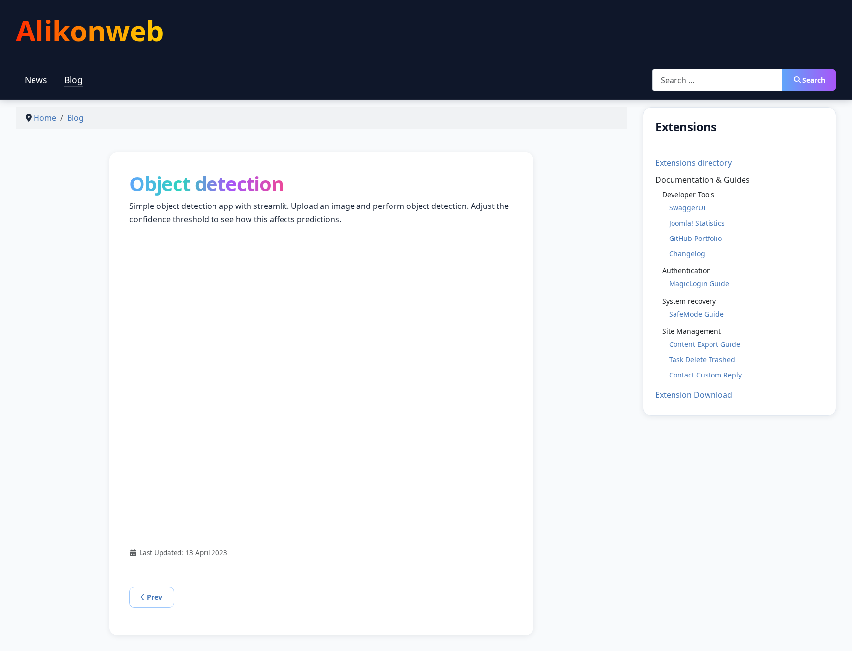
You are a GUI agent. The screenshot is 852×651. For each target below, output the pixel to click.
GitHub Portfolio (695, 238)
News (36, 80)
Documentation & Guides (702, 179)
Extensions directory (693, 162)
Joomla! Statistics (697, 223)
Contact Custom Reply (705, 374)
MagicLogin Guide (699, 283)
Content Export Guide (704, 344)
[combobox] (717, 80)
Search (813, 80)
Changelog (687, 253)
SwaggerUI (687, 207)
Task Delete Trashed (702, 359)
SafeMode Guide (696, 314)
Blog (73, 80)
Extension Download (693, 394)
